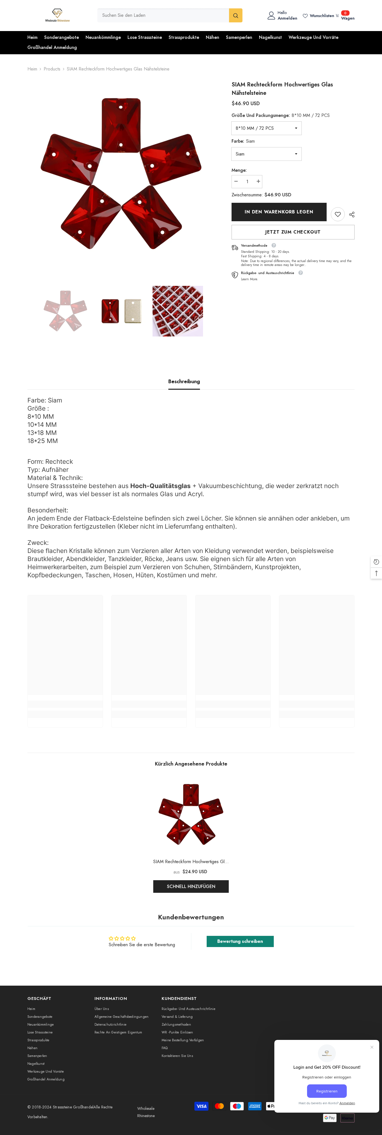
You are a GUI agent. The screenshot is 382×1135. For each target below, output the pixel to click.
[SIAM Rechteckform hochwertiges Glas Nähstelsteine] (191, 815)
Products (52, 69)
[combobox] (163, 15)
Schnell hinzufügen (191, 886)
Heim (32, 69)
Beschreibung (184, 381)
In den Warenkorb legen (279, 212)
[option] (121, 174)
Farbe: (243, 141)
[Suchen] (169, 15)
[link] (338, 214)
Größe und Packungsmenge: (281, 115)
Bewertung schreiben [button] (240, 941)
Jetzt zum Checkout (293, 232)
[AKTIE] (350, 214)
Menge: (239, 170)
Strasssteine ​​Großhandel (73, 1107)
